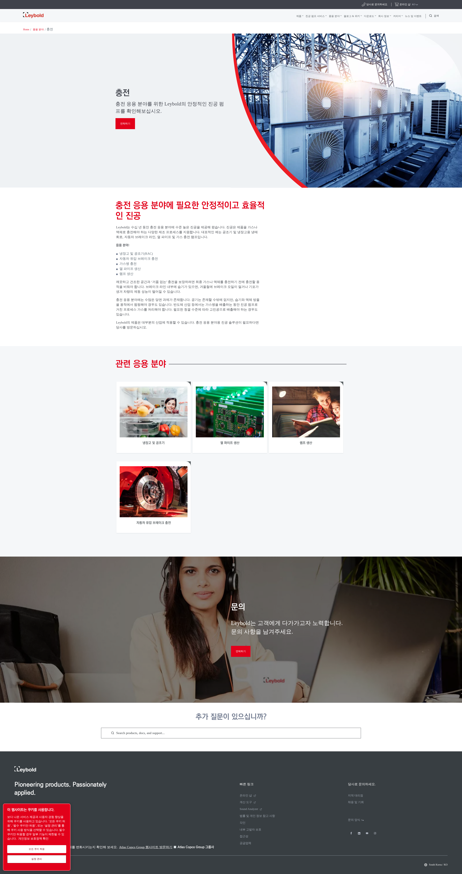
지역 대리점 (355, 795)
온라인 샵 (246, 795)
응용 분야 (334, 16)
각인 (242, 822)
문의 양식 (354, 819)
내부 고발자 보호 (250, 829)
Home (26, 29)
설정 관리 (36, 859)
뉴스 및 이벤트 (413, 16)
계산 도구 (246, 802)
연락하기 (125, 123)
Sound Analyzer (249, 809)
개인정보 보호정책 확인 (33, 838)
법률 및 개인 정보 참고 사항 (257, 815)
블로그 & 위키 (352, 16)
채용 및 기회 (356, 802)
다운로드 (369, 16)
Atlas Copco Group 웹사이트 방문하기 (145, 847)
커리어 (397, 16)
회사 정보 (383, 16)
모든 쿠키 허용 (37, 849)
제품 (298, 16)
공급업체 (245, 843)
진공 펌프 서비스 (315, 16)
